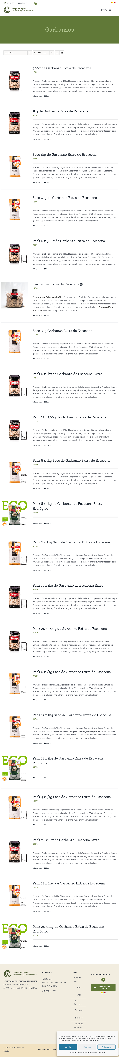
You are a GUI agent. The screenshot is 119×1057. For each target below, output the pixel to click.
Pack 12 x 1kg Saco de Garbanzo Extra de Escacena (72, 715)
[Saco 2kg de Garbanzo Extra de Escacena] (14, 208)
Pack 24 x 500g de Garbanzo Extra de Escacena (70, 628)
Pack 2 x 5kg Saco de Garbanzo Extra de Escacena (72, 542)
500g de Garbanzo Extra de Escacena (62, 68)
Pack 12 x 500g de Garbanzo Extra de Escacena (69, 417)
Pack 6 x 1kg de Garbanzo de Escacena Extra (67, 374)
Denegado (87, 1047)
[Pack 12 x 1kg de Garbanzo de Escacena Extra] (14, 596)
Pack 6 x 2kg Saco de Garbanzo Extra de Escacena (72, 672)
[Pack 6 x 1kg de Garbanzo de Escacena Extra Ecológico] (14, 514)
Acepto (68, 1047)
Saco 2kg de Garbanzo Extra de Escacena (65, 197)
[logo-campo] (18, 7)
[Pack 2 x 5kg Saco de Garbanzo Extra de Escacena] (14, 553)
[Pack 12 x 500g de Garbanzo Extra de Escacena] (14, 428)
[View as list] (62, 53)
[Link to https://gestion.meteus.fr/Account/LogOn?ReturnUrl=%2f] (35, 3)
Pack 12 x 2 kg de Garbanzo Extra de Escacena (69, 883)
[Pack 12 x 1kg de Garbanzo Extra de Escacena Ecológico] (14, 769)
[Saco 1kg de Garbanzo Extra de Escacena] (14, 165)
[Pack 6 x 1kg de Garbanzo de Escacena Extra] (14, 385)
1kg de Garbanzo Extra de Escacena (60, 111)
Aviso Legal (42, 1049)
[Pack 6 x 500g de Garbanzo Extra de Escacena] (14, 252)
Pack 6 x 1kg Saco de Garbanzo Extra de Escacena (71, 460)
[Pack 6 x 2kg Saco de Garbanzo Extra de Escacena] (14, 682)
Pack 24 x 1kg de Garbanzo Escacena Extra (66, 840)
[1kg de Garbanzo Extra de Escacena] (14, 122)
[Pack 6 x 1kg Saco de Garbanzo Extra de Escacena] (14, 471)
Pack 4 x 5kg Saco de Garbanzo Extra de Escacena (72, 797)
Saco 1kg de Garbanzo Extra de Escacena (64, 154)
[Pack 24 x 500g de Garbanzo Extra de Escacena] (14, 639)
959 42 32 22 (23, 3)
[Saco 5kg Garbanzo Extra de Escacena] (14, 341)
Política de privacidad (90, 1053)
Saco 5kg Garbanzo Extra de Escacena (62, 330)
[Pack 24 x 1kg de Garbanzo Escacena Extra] (14, 851)
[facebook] (103, 980)
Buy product (38, 96)
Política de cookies (76, 1053)
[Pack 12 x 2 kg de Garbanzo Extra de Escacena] (14, 894)
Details (48, 96)
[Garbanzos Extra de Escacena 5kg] (14, 295)
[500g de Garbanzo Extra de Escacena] (14, 79)
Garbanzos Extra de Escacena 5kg (59, 284)
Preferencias (106, 1047)
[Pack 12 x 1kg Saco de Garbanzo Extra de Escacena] (14, 726)
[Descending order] (29, 52)
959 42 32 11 (11, 3)
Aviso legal (101, 1053)
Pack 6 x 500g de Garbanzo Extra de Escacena (69, 241)
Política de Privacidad (56, 1049)
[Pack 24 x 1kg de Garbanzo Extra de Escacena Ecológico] (14, 937)
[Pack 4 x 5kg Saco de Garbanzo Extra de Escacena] (14, 807)
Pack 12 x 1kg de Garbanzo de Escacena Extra (68, 585)
